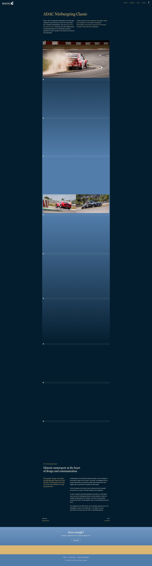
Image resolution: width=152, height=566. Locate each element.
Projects (126, 2)
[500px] (83, 550)
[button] (43, 204)
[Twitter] (74, 550)
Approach (132, 2)
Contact (144, 2)
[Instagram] (78, 550)
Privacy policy (72, 557)
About (138, 2)
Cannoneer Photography (83, 557)
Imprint (65, 557)
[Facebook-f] (69, 550)
